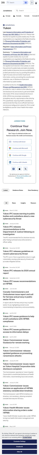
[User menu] (36, 2)
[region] (19, 441)
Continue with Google (19, 155)
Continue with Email (19, 142)
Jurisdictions (10, 25)
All (6, 203)
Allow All (19, 452)
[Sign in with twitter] (26, 169)
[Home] (3, 2)
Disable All (19, 446)
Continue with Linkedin (20, 162)
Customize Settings (19, 441)
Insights (23, 203)
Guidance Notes (18, 190)
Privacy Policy (19, 178)
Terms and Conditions (23, 176)
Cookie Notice (27, 437)
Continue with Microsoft (20, 148)
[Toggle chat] (24, 2)
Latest (6, 190)
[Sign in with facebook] (14, 169)
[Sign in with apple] (20, 169)
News (14, 203)
